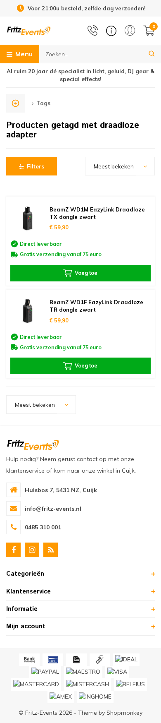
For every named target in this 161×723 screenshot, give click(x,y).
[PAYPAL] (45, 672)
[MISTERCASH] (87, 684)
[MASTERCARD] (36, 684)
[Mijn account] (130, 30)
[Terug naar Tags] (15, 103)
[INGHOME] (95, 697)
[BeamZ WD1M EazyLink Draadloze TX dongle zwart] (27, 218)
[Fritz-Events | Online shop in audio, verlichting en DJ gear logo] (28, 30)
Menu (24, 54)
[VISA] (117, 672)
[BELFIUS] (130, 684)
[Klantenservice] (111, 31)
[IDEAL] (126, 659)
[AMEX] (60, 697)
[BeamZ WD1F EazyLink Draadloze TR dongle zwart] (27, 311)
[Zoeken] (151, 54)
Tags (43, 103)
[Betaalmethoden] (29, 659)
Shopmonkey (124, 712)
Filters (35, 166)
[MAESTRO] (83, 672)
